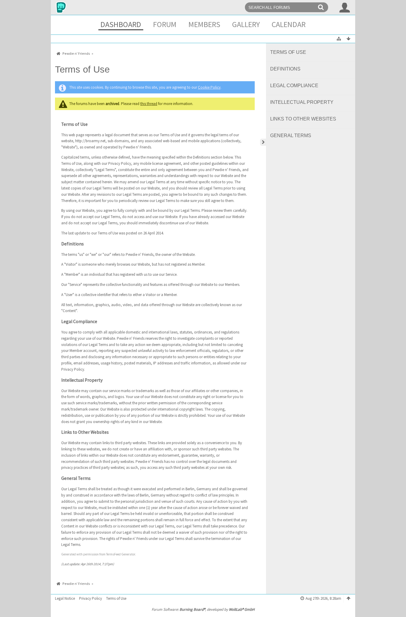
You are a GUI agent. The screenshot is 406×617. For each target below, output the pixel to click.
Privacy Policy (90, 598)
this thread (148, 103)
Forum (165, 24)
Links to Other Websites (303, 118)
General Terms (290, 135)
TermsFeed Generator (120, 554)
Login (344, 7)
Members (204, 24)
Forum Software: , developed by (203, 609)
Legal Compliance (294, 85)
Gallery (246, 24)
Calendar (289, 24)
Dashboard (120, 24)
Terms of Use (288, 52)
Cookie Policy (209, 87)
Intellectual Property (301, 102)
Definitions (285, 68)
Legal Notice (65, 598)
